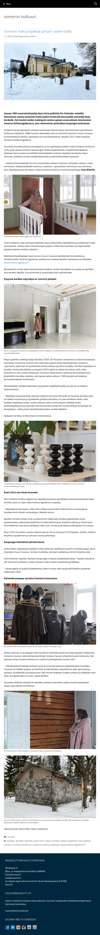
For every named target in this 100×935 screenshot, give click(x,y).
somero (8, 844)
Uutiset (10, 836)
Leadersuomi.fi (13, 877)
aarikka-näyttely (24, 840)
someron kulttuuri (22, 844)
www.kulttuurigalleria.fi (73, 844)
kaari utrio (39, 840)
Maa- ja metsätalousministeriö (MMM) (25, 871)
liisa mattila (84, 840)
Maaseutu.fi (11, 867)
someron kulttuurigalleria (46, 844)
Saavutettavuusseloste (16, 910)
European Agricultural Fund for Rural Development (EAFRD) (36, 881)
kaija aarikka (52, 840)
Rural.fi (9, 884)
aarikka (11, 840)
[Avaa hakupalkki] (95, 4)
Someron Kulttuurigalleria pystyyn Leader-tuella (37, 31)
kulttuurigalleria (68, 840)
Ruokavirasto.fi (13, 874)
